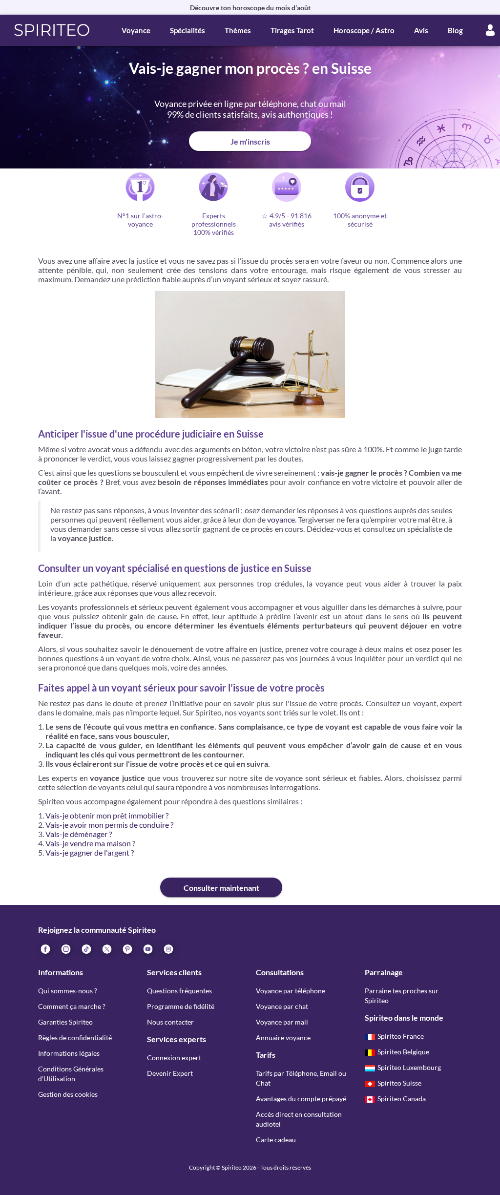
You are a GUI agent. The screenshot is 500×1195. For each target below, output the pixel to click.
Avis (421, 30)
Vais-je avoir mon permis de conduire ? (109, 824)
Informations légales (69, 1053)
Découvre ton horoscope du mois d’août (250, 7)
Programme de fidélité (180, 1006)
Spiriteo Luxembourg (409, 1067)
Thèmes (238, 30)
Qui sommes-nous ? (67, 990)
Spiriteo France (400, 1036)
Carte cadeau (276, 1139)
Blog (455, 30)
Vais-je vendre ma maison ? (90, 843)
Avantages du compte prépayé (301, 1098)
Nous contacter (170, 1022)
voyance (281, 519)
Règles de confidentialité (75, 1037)
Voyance (136, 30)
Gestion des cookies (68, 1094)
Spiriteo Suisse (399, 1083)
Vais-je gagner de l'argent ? (89, 852)
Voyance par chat (282, 1006)
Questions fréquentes (179, 990)
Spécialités (187, 30)
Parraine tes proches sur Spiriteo (401, 995)
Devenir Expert (170, 1073)
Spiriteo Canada (401, 1098)
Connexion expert (174, 1057)
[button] (52, 30)
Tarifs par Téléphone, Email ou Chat (301, 1078)
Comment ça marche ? (71, 1006)
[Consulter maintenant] (99, 879)
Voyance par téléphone (290, 990)
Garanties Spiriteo (65, 1022)
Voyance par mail (282, 1022)
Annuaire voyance (283, 1037)
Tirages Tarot (292, 30)
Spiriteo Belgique (403, 1052)
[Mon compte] (490, 30)
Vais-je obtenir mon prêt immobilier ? (106, 815)
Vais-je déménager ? (78, 834)
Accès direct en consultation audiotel (299, 1119)
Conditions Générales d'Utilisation (71, 1074)
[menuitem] (168, 948)
